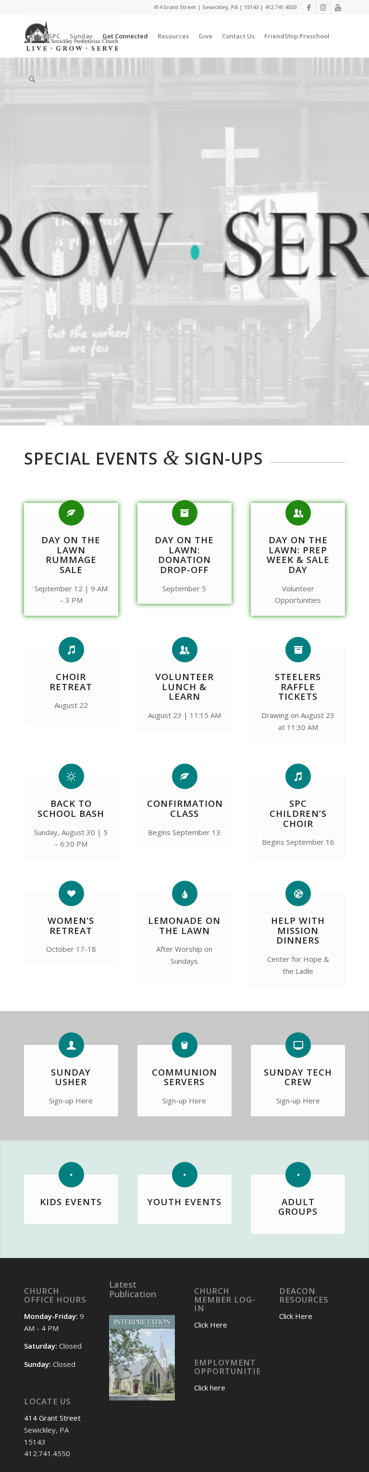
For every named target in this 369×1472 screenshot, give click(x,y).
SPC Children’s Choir (298, 813)
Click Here (210, 1324)
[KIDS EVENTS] (71, 1174)
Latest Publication (132, 1289)
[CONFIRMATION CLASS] (184, 776)
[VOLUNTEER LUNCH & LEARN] (184, 649)
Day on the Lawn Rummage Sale (70, 554)
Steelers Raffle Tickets (298, 686)
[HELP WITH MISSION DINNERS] (298, 893)
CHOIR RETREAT (70, 681)
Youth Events (184, 1202)
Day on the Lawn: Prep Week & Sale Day (298, 554)
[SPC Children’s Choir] (298, 776)
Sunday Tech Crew (298, 1077)
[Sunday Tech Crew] (298, 1045)
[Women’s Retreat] (71, 893)
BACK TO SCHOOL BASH (70, 808)
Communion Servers (184, 1077)
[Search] (32, 79)
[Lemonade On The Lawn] (184, 893)
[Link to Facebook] (309, 7)
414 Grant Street (52, 1418)
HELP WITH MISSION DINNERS (298, 930)
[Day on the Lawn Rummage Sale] (71, 513)
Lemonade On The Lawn (184, 925)
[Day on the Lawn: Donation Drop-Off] (184, 513)
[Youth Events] (184, 1174)
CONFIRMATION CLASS (185, 808)
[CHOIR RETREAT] (71, 649)
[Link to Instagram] (323, 7)
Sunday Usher (71, 1077)
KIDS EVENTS (71, 1202)
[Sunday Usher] (71, 1045)
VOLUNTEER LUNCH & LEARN (184, 686)
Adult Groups (298, 1207)
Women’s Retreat (71, 925)
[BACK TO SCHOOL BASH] (71, 776)
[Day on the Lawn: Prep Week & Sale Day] (298, 513)
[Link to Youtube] (338, 7)
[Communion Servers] (184, 1045)
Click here (209, 1387)
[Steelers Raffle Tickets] (298, 649)
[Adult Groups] (298, 1174)
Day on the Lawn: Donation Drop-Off (184, 554)
